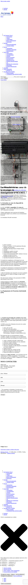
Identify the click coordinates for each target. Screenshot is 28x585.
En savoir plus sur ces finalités (10, 571)
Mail (2, 377)
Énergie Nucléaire (10, 494)
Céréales (8, 492)
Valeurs (8, 474)
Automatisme (9, 485)
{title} (4, 578)
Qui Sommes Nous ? (8, 472)
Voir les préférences (20, 574)
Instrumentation (9, 487)
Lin (7, 499)
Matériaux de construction (12, 500)
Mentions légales (4, 452)
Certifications (9, 476)
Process (5, 483)
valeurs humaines (16, 124)
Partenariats (9, 478)
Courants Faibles (10, 482)
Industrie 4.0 (9, 507)
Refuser (13, 574)
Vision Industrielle (7, 505)
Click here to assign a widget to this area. (10, 449)
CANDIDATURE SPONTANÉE (14, 511)
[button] (2, 16)
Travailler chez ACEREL (9, 508)
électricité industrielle (15, 116)
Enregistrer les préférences (6, 575)
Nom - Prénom (4, 373)
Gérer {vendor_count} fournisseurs (11, 570)
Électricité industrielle (11, 481)
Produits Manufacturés (11, 503)
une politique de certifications (19, 190)
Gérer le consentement (6, 583)
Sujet (2, 381)
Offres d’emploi (9, 509)
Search (5, 78)
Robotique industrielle (11, 486)
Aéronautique (9, 490)
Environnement (9, 495)
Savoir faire (6, 488)
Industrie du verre (10, 496)
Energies (5, 479)
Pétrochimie (9, 501)
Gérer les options (7, 568)
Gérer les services (7, 569)
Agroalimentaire (10, 491)
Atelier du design (11, 453)
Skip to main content (5, 1)
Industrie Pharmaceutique (12, 498)
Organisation (9, 473)
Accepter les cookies (5, 574)
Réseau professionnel (11, 477)
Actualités (5, 504)
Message (3, 385)
